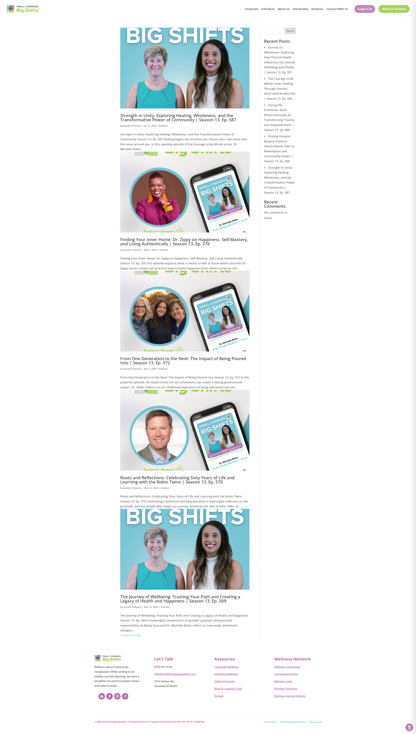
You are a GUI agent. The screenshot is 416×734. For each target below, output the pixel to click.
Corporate (251, 9)
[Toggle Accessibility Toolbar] (409, 727)
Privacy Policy (270, 721)
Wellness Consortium (287, 667)
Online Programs (224, 681)
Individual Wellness (226, 674)
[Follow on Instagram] (117, 696)
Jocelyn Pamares (132, 125)
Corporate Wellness (226, 667)
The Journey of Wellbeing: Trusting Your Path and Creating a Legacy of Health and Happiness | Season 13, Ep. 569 (180, 599)
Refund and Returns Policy (293, 721)
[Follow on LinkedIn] (101, 696)
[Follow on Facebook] (109, 696)
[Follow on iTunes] (125, 696)
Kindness (317, 9)
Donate (218, 696)
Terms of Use (315, 721)
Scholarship (300, 9)
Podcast (163, 125)
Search (290, 31)
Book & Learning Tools (228, 688)
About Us (284, 9)
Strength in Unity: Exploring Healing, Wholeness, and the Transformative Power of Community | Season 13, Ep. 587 (178, 117)
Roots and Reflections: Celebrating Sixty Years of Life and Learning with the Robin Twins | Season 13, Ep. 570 (177, 480)
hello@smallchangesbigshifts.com (175, 674)
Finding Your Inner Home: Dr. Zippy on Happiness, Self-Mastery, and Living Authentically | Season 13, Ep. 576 (184, 242)
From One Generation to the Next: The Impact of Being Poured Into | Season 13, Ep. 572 (183, 361)
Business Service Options (290, 696)
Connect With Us (337, 9)
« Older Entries (130, 635)
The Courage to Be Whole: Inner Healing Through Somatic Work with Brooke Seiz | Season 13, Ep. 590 (280, 88)
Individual (267, 9)
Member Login (283, 681)
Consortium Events (286, 674)
